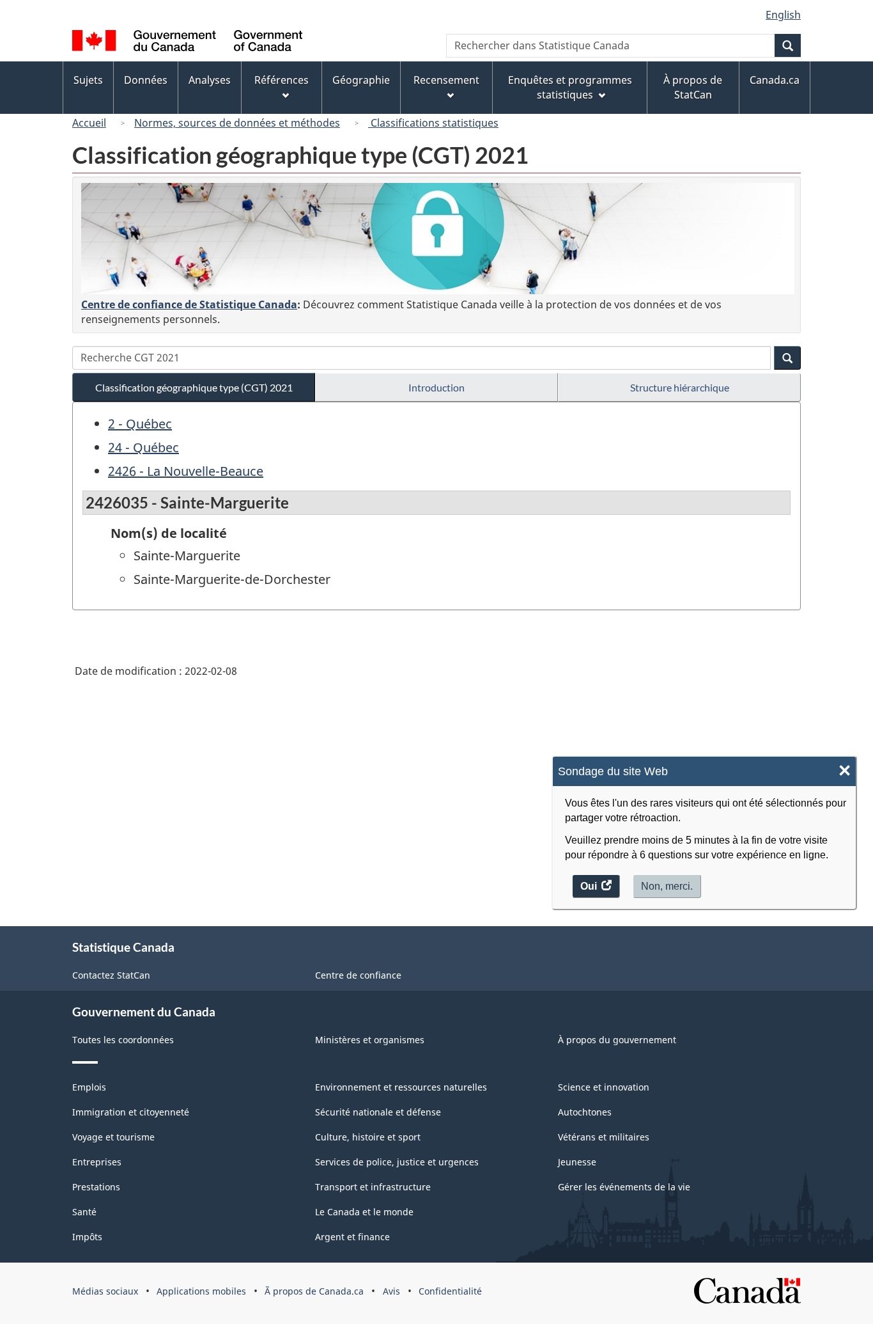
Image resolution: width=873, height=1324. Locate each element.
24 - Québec (143, 447)
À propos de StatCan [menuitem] (692, 87)
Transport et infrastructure (373, 1187)
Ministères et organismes (369, 1040)
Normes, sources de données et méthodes (237, 123)
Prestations (96, 1187)
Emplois (89, 1087)
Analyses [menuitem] (210, 80)
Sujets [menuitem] (88, 80)
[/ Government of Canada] (187, 42)
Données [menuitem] (145, 80)
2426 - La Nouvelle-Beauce (185, 471)
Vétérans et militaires (603, 1137)
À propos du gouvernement (617, 1040)
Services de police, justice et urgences (397, 1162)
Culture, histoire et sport (368, 1137)
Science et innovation (603, 1087)
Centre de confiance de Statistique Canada (189, 304)
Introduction (436, 387)
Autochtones (585, 1112)
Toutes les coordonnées (123, 1040)
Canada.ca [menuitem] (775, 80)
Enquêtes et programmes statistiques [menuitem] (570, 87)
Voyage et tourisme (113, 1137)
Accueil (89, 123)
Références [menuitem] (281, 80)
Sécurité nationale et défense (378, 1112)
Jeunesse (577, 1162)
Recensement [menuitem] (446, 80)
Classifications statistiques (433, 123)
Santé (84, 1212)
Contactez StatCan (111, 975)
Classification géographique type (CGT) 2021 (194, 387)
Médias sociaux (105, 1291)
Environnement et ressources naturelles (401, 1087)
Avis (391, 1291)
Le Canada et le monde (364, 1212)
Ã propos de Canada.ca (314, 1291)
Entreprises (96, 1162)
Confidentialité (450, 1291)
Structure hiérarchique (679, 387)
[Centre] (437, 238)
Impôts (87, 1237)
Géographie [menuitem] (361, 80)
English (783, 15)
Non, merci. (667, 885)
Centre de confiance (358, 975)
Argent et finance (352, 1237)
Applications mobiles (201, 1291)
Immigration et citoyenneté (130, 1112)
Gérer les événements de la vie (624, 1187)
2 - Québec (140, 423)
